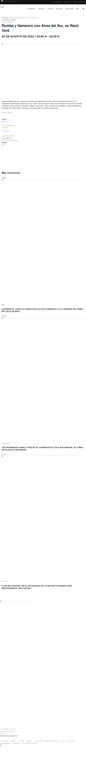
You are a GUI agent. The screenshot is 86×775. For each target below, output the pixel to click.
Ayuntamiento (57, 2)
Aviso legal (67, 2)
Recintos (29, 741)
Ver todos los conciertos (9, 20)
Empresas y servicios (51, 741)
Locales (21, 741)
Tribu (3, 305)
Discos (62, 741)
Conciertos (5, 17)
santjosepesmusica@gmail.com (9, 736)
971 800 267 (5, 131)
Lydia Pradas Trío (7, 138)
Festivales (38, 741)
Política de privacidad (30, 743)
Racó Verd (5, 122)
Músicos (13, 741)
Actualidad (71, 741)
